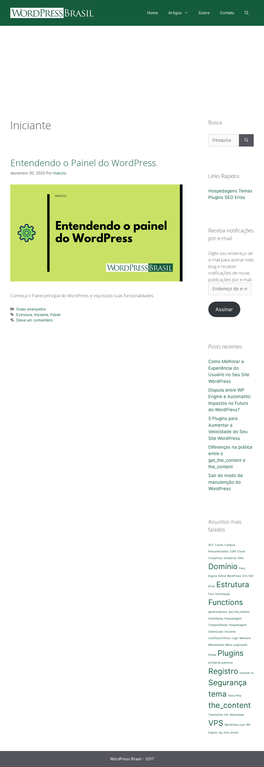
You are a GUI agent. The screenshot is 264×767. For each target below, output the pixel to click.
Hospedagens (222, 190)
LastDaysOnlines (219, 638)
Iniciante (41, 314)
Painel (55, 314)
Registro (223, 671)
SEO (229, 197)
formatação (222, 594)
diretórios (230, 558)
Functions (225, 602)
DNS (241, 558)
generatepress (217, 611)
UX (226, 714)
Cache (219, 545)
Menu (228, 645)
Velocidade (236, 714)
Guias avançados (31, 309)
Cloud (241, 551)
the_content (229, 705)
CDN (233, 551)
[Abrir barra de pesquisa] (247, 13)
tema (217, 693)
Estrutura (24, 314)
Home (152, 12)
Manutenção (216, 645)
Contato (227, 12)
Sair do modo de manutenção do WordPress (225, 482)
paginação (240, 645)
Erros (240, 197)
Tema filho (234, 695)
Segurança (227, 682)
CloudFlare (215, 558)
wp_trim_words (228, 732)
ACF (211, 545)
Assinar (224, 309)
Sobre (204, 12)
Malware (245, 638)
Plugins (215, 197)
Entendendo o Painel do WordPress (83, 163)
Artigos (175, 12)
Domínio (223, 566)
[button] (96, 232)
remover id (246, 673)
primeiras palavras (220, 662)
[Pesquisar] (246, 140)
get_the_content (239, 611)
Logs (235, 638)
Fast (211, 594)
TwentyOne (215, 714)
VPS (215, 723)
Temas (245, 190)
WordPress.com (235, 724)
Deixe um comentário (34, 320)
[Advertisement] (132, 64)
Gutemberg (215, 618)
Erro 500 (247, 576)
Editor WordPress (229, 576)
